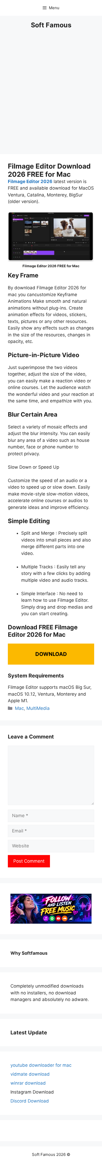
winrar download (28, 1083)
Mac (19, 708)
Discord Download (29, 1101)
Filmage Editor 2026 (30, 181)
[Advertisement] (51, 95)
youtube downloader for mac (40, 1065)
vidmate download (30, 1074)
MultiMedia (38, 708)
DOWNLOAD (51, 654)
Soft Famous (51, 25)
